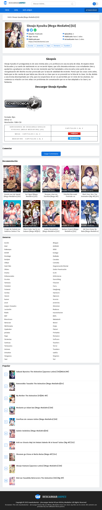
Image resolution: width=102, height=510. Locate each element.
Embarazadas (9, 276)
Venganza (7, 356)
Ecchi (54, 273)
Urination (7, 353)
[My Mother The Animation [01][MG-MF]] (12, 402)
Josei (6, 303)
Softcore (56, 339)
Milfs (54, 316)
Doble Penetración (59, 269)
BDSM (6, 253)
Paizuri (55, 329)
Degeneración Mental (60, 266)
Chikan (6, 263)
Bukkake (56, 256)
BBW (54, 249)
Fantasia (7, 283)
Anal (5, 246)
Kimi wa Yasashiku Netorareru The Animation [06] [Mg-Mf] (40, 478)
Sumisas (7, 343)
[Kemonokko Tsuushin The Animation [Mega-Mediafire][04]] (12, 390)
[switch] (95, 3)
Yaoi (5, 359)
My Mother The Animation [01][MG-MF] (32, 396)
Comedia (56, 263)
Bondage (7, 256)
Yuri (54, 359)
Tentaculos (8, 346)
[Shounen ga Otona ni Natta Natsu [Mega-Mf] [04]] (12, 460)
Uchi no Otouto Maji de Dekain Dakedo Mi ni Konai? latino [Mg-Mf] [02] (45, 442)
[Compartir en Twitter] (32, 30)
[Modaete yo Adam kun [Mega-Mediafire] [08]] (12, 414)
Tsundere (67, 46)
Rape (48, 46)
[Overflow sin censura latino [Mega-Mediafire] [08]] (12, 425)
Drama (6, 273)
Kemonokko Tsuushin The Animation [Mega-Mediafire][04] (40, 384)
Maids (6, 313)
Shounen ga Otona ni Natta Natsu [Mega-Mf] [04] (36, 454)
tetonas (7, 349)
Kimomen (56, 306)
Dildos (6, 269)
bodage (55, 253)
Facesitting (57, 279)
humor (6, 299)
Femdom (7, 286)
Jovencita (40, 46)
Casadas (56, 259)
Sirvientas (8, 339)
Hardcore (56, 293)
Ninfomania (8, 326)
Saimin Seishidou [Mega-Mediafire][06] (32, 431)
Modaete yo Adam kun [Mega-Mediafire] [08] (34, 408)
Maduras (56, 309)
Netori (55, 323)
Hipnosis (56, 296)
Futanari (7, 289)
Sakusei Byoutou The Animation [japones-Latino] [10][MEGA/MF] (42, 372)
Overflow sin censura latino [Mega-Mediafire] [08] (36, 419)
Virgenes (56, 356)
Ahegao (55, 243)
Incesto (55, 299)
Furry (55, 286)
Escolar (30, 46)
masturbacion (58, 313)
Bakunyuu (7, 249)
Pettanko (56, 333)
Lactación (7, 309)
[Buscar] (72, 4)
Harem (6, 296)
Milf (5, 316)
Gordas (7, 293)
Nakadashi (56, 319)
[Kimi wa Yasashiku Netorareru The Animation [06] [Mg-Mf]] (12, 485)
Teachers (56, 343)
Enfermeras (57, 276)
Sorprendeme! (92, 10)
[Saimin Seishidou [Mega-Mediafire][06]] (12, 437)
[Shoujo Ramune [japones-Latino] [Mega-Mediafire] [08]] (12, 473)
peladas (7, 333)
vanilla (55, 353)
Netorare (7, 323)
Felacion (56, 283)
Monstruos (8, 319)
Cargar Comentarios (51, 154)
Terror (55, 346)
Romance (57, 46)
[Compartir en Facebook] (28, 30)
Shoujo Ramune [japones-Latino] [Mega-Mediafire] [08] (39, 466)
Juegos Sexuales (10, 306)
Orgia (55, 326)
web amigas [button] (27, 10)
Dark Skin (7, 266)
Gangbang (56, 289)
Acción (6, 243)
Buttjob (7, 259)
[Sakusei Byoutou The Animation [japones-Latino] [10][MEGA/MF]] (12, 378)
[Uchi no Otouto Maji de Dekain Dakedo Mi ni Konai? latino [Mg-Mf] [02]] (12, 449)
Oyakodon (8, 329)
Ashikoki (56, 246)
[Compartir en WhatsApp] (35, 30)
